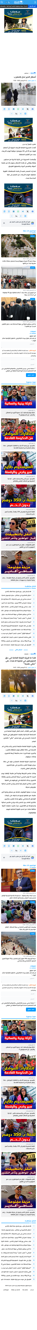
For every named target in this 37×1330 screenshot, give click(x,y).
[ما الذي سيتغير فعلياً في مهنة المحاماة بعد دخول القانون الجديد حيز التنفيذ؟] (18, 312)
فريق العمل (6, 1290)
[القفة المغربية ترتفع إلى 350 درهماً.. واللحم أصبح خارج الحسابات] (18, 500)
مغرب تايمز (31, 80)
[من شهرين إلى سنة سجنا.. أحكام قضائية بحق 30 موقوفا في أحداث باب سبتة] (18, 281)
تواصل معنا (25, 1290)
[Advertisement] (18, 52)
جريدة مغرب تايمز (13, 1285)
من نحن (32, 1290)
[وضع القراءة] (9, 109)
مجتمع (26, 73)
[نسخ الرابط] (4, 109)
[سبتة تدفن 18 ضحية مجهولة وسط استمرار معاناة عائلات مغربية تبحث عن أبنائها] (18, 249)
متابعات (26, 654)
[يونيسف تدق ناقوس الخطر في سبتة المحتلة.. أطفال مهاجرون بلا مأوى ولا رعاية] (18, 915)
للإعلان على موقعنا (15, 1290)
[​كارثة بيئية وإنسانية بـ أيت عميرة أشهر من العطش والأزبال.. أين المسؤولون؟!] (18, 401)
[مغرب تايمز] (18, 2)
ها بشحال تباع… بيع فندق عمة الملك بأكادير (18, 592)
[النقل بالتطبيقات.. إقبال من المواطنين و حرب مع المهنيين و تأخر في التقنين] (18, 533)
